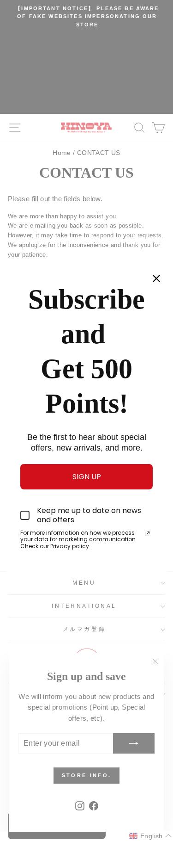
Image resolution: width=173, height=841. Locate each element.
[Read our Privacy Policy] (147, 533)
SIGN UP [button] (86, 476)
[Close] (156, 278)
